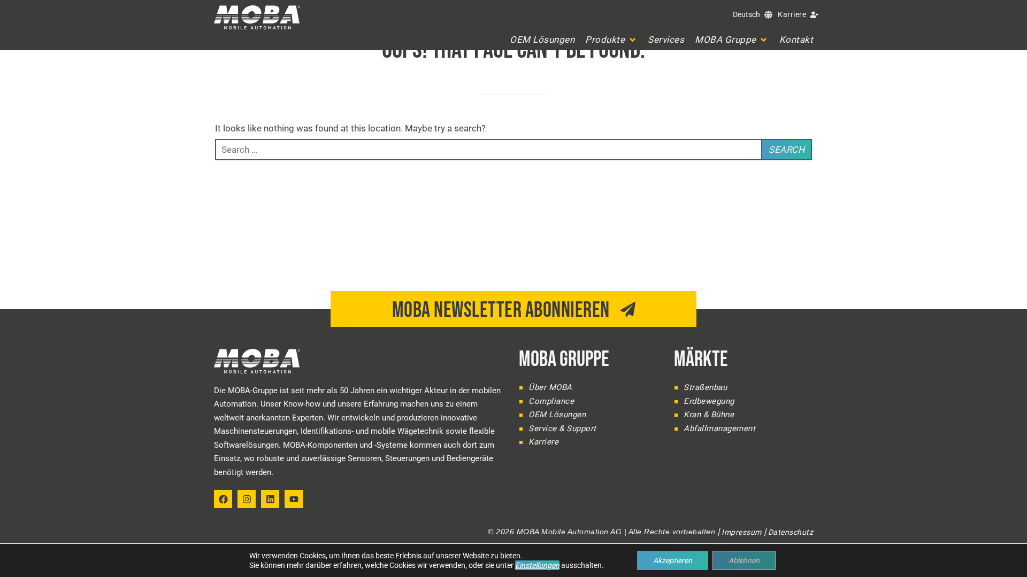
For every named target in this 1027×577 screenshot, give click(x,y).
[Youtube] (294, 499)
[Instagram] (246, 499)
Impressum (742, 532)
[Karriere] (814, 15)
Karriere (792, 14)
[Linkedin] (270, 499)
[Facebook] (223, 499)
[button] (611, 39)
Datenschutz (791, 532)
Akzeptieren (672, 560)
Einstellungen (537, 565)
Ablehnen (744, 560)
